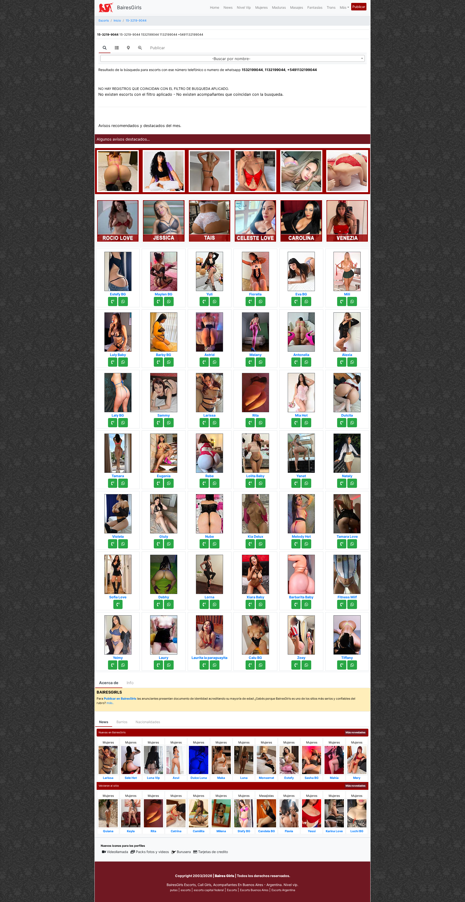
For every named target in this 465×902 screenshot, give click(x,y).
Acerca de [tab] (108, 682)
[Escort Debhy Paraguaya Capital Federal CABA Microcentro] (163, 572)
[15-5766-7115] (158, 604)
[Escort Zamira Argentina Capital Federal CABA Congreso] (210, 170)
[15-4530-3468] (204, 665)
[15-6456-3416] (341, 543)
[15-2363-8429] (296, 362)
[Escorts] (106, 7)
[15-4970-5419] (296, 604)
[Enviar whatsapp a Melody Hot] (306, 543)
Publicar (358, 7)
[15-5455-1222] (341, 422)
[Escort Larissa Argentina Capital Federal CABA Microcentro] (209, 391)
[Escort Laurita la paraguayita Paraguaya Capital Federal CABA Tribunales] (209, 633)
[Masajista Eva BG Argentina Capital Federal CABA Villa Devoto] (301, 270)
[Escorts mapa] (128, 48)
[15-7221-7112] (158, 301)
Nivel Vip (244, 7)
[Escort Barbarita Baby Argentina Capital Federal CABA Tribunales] (301, 572)
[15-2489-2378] (204, 422)
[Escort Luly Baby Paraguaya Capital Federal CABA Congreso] (118, 330)
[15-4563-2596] (204, 483)
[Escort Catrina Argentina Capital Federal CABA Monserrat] (176, 813)
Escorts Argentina (283, 890)
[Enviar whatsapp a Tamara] (123, 483)
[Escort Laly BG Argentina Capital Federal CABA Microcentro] (118, 391)
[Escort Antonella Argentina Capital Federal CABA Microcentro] (301, 330)
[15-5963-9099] (250, 665)
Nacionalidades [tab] (148, 722)
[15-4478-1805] (250, 422)
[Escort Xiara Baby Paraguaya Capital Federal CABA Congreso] (255, 572)
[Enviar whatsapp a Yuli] (214, 301)
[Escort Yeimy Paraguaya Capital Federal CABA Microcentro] (118, 633)
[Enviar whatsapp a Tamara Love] (352, 543)
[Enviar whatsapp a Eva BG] (306, 301)
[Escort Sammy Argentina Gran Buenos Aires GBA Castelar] (163, 391)
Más (343, 7)
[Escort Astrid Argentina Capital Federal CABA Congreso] (209, 330)
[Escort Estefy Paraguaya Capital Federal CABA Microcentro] (289, 759)
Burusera (184, 852)
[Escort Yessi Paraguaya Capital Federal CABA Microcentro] (311, 813)
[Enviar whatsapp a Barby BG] (169, 362)
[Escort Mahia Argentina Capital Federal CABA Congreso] (334, 759)
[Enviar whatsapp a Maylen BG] (169, 301)
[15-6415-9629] (204, 543)
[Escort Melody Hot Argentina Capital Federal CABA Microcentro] (301, 512)
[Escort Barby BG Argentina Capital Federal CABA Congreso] (163, 330)
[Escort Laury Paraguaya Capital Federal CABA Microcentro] (163, 633)
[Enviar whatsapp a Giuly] (169, 543)
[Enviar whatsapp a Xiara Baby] (260, 604)
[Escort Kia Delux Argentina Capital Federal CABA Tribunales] (255, 512)
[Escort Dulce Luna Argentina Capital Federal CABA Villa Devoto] (198, 759)
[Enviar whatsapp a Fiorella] (260, 301)
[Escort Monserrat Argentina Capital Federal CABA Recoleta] (266, 759)
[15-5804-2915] (296, 543)
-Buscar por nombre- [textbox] (231, 58)
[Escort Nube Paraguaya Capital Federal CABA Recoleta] (209, 512)
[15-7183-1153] (296, 301)
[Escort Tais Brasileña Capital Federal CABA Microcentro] (210, 220)
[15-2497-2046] (341, 665)
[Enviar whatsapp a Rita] (260, 422)
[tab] (104, 48)
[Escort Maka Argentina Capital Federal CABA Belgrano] (221, 759)
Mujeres (261, 7)
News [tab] (103, 722)
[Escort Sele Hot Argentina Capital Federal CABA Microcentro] (130, 759)
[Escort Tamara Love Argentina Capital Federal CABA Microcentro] (347, 512)
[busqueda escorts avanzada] (140, 48)
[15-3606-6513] (250, 301)
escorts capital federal (209, 890)
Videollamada (117, 852)
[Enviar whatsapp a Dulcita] (352, 422)
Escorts (232, 890)
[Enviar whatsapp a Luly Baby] (123, 362)
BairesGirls (129, 7)
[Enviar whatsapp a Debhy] (169, 604)
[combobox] (232, 58)
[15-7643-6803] (204, 362)
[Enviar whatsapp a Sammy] (169, 422)
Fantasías (314, 7)
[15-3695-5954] (341, 301)
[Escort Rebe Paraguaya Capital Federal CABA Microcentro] (209, 451)
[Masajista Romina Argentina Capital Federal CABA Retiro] (164, 170)
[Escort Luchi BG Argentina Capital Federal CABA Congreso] (357, 813)
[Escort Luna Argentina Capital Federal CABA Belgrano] (244, 759)
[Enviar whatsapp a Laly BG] (123, 422)
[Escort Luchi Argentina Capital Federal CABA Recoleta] (255, 170)
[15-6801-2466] (112, 301)
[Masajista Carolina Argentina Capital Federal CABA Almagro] (301, 220)
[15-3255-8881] (341, 362)
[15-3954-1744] (112, 543)
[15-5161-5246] (341, 483)
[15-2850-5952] (118, 604)
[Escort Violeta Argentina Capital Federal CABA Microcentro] (118, 512)
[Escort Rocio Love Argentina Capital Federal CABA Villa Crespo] (118, 220)
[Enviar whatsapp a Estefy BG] (123, 301)
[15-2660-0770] (204, 604)
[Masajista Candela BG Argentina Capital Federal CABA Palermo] (266, 813)
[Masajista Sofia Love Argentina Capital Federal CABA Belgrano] (118, 572)
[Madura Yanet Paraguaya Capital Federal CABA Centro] (301, 451)
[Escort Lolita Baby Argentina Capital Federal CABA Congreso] (255, 451)
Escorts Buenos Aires (254, 890)
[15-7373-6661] (341, 604)
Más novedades (355, 732)
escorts (186, 890)
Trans (331, 7)
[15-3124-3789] (158, 665)
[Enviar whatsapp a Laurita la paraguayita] (214, 665)
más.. (110, 703)
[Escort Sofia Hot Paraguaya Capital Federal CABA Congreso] (118, 170)
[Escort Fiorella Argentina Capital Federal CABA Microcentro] (255, 270)
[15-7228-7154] (296, 665)
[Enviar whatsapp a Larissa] (214, 422)
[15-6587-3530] (296, 483)
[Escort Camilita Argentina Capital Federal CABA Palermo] (198, 813)
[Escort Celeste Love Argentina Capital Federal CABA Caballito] (255, 220)
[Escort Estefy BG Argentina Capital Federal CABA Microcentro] (118, 270)
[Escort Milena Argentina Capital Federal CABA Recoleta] (221, 813)
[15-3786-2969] (250, 543)
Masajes (296, 7)
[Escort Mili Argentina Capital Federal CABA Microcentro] (347, 270)
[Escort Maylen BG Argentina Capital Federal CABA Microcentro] (163, 270)
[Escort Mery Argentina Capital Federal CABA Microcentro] (357, 759)
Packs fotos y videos (152, 852)
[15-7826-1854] (158, 543)
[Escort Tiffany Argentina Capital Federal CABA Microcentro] (347, 633)
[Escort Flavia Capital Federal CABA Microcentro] (289, 813)
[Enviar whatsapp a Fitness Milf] (352, 604)
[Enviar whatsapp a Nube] (214, 543)
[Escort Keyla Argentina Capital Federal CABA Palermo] (130, 813)
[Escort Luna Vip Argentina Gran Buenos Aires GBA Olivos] (153, 759)
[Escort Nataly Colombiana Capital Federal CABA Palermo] (347, 451)
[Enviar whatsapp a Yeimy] (123, 665)
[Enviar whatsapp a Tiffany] (352, 665)
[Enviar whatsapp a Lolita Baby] (260, 483)
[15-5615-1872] (250, 362)
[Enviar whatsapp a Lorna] (214, 604)
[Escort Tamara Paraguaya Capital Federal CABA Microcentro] (118, 451)
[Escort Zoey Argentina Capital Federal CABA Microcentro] (301, 633)
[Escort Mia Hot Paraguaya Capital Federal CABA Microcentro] (301, 391)
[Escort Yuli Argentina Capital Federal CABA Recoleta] (209, 270)
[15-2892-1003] (112, 665)
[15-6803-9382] (158, 483)
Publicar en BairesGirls (120, 698)
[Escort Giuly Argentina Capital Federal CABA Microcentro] (163, 512)
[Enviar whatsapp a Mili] (352, 301)
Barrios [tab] (121, 722)
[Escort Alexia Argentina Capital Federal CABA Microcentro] (347, 330)
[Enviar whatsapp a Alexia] (352, 362)
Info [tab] (130, 682)
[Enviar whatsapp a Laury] (169, 665)
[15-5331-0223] (112, 422)
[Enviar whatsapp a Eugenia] (169, 483)
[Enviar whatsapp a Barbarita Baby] (306, 604)
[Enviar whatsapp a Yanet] (306, 483)
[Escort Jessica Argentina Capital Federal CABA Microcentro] (164, 220)
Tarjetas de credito (213, 852)
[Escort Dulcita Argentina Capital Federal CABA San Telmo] (347, 391)
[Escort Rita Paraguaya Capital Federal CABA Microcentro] (255, 391)
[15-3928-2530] (112, 362)
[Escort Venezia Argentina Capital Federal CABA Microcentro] (347, 220)
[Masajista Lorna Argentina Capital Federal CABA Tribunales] (209, 572)
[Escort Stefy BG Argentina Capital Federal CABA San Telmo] (244, 813)
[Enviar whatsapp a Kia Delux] (260, 543)
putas (174, 890)
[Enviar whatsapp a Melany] (260, 362)
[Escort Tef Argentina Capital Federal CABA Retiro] (301, 170)
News (228, 7)
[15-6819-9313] (204, 301)
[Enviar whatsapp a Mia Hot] (306, 422)
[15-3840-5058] (158, 422)
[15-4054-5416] (296, 422)
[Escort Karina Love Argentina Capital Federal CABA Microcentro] (334, 813)
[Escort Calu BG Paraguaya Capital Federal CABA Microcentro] (255, 633)
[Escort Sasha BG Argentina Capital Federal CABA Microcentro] (311, 759)
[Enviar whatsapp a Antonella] (306, 362)
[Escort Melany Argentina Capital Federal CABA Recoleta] (255, 330)
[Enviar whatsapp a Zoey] (306, 665)
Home (214, 7)
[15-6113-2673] (158, 362)
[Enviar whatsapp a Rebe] (214, 483)
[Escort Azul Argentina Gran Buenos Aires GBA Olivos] (176, 759)
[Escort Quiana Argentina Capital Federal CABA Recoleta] (108, 813)
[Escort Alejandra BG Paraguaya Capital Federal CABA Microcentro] (347, 170)
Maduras (279, 7)
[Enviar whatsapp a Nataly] (352, 483)
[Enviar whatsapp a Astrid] (214, 362)
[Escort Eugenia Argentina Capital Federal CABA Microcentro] (163, 451)
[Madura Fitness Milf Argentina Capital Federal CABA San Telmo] (347, 572)
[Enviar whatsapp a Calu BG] (260, 665)
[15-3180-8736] (112, 483)
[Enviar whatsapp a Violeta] (123, 543)
